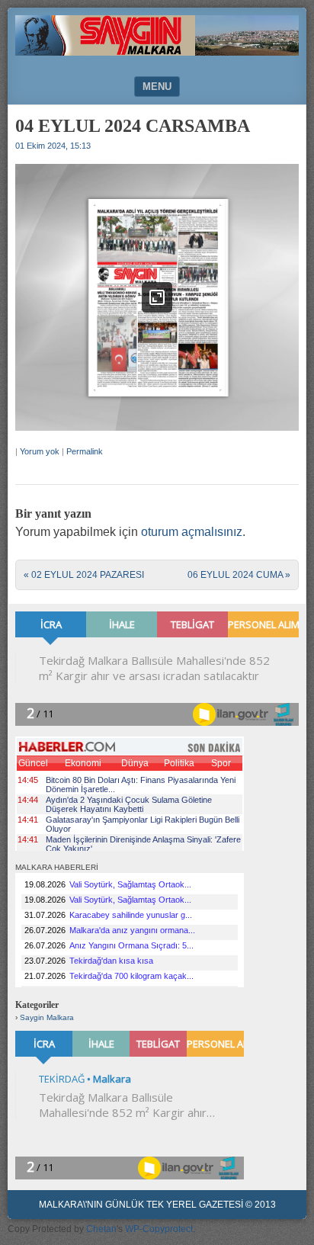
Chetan (101, 1229)
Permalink (84, 451)
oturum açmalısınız (191, 531)
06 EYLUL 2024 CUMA (238, 575)
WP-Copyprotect (159, 1229)
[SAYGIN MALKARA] (157, 51)
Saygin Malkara (47, 1017)
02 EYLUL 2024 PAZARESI (84, 575)
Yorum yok (39, 451)
